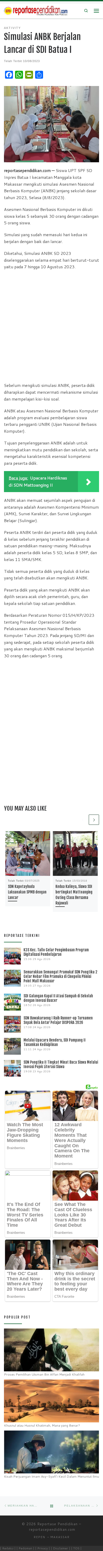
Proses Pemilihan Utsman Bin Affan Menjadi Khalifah (44, 1374)
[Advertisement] (51, 326)
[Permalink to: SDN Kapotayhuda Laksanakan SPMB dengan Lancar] (27, 853)
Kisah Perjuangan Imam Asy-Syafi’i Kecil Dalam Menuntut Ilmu (51, 1476)
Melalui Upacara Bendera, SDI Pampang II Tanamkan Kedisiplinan (55, 1042)
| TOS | (76, 1548)
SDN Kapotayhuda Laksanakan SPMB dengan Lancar (27, 892)
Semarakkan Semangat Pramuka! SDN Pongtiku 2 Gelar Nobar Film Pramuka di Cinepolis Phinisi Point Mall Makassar (60, 976)
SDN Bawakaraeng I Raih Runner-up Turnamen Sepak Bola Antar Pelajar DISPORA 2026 (58, 1020)
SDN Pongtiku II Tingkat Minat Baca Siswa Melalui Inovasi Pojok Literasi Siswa (61, 1064)
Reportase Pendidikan (57, 1524)
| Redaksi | (8, 1548)
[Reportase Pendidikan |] (35, 10)
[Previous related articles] (82, 820)
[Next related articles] (94, 820)
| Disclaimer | (60, 1548)
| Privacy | (42, 1548)
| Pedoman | (25, 1548)
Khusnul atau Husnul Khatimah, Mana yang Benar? (42, 1425)
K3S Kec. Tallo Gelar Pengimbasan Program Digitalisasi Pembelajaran (56, 952)
